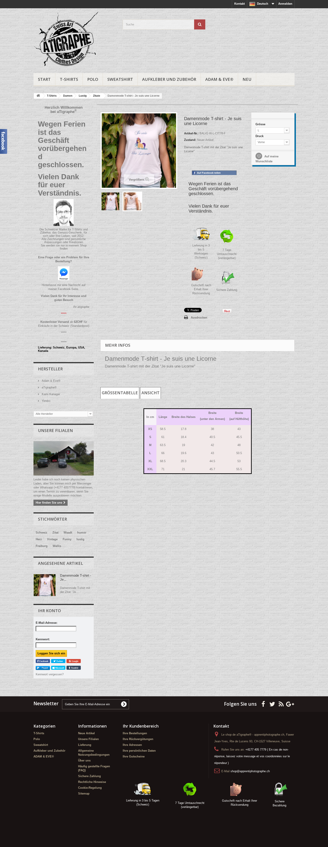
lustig (80, 539)
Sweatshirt (120, 79)
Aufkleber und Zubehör (169, 79)
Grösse (260, 124)
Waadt (68, 532)
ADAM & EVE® (219, 79)
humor (81, 532)
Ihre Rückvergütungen (138, 739)
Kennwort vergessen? (50, 674)
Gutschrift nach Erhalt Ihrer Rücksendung (201, 289)
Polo (92, 79)
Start (44, 79)
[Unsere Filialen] (63, 458)
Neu (247, 79)
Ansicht (150, 392)
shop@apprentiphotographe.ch (250, 771)
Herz (39, 539)
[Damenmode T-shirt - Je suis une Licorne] (110, 201)
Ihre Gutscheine (134, 756)
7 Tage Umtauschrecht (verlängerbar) (227, 254)
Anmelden (285, 3)
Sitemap (83, 793)
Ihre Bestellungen (135, 733)
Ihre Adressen (132, 745)
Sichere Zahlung (226, 290)
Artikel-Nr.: (191, 133)
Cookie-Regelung (90, 787)
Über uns (84, 760)
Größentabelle (120, 392)
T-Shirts (69, 79)
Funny (67, 539)
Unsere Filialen (55, 430)
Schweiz (41, 532)
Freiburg (42, 546)
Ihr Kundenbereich (141, 726)
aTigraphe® (49, 387)
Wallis (57, 546)
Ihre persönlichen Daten (139, 750)
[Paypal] (43, 668)
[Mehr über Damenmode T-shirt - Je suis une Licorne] (44, 585)
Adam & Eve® (50, 380)
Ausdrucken (199, 317)
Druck (259, 136)
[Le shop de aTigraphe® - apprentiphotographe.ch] (74, 39)
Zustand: (190, 140)
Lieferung (84, 745)
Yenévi (45, 401)
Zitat (55, 532)
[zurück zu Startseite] (38, 96)
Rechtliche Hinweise (92, 782)
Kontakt (239, 3)
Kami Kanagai (50, 394)
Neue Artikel (86, 733)
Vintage (52, 539)
